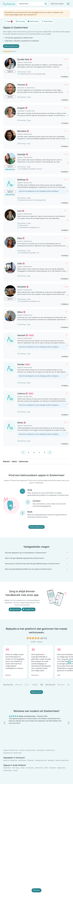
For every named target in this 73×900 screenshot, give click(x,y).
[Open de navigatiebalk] (68, 4)
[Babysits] (9, 4)
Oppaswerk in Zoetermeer (12, 753)
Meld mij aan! (36, 692)
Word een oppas (57, 4)
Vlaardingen (7, 770)
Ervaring (21, 21)
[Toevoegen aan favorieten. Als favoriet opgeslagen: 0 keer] (66, 263)
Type (9, 21)
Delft (46, 768)
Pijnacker (31, 760)
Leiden (22, 768)
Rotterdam (7, 768)
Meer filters (48, 21)
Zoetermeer (39, 768)
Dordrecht (30, 768)
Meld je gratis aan (11, 46)
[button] (4, 723)
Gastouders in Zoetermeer (45, 750)
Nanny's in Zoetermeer (27, 750)
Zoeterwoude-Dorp (62, 760)
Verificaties (34, 21)
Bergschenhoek (41, 760)
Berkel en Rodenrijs (10, 760)
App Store (16, 609)
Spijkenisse (61, 768)
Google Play (29, 609)
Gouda (15, 770)
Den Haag (15, 768)
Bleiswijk (51, 760)
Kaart (37, 890)
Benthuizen (22, 760)
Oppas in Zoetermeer (10, 750)
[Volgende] (49, 452)
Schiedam (52, 768)
